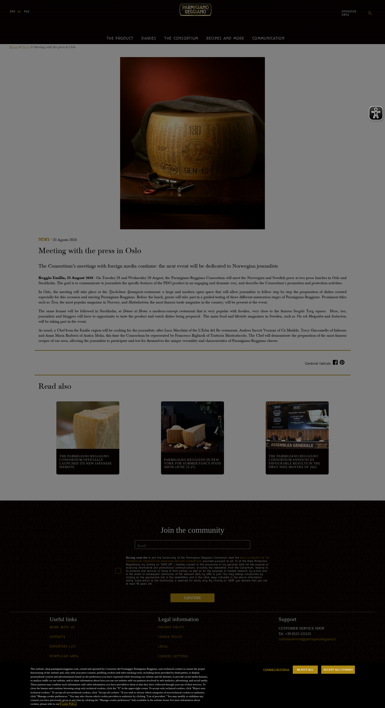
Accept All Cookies (338, 669)
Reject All (305, 669)
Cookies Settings (276, 669)
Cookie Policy (68, 703)
